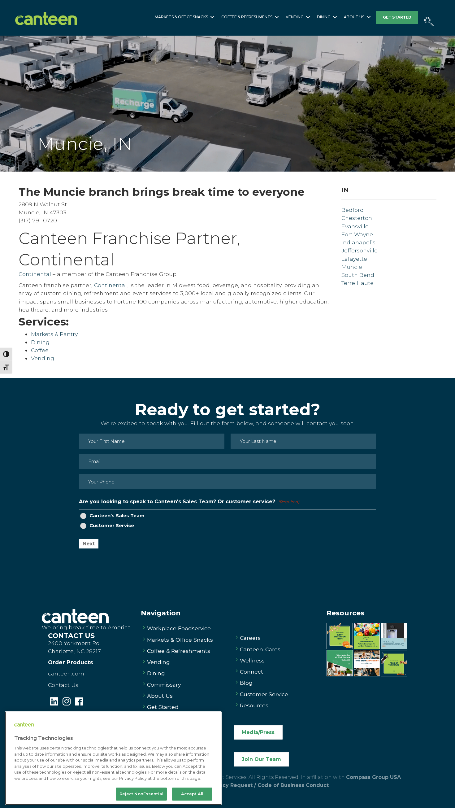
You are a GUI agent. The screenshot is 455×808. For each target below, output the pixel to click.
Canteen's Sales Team (117, 515)
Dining (324, 17)
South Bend (357, 275)
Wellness (252, 660)
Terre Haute (357, 283)
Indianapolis (358, 242)
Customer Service (111, 525)
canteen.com (66, 673)
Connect (251, 671)
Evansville (355, 226)
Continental (66, 259)
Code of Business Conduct (293, 785)
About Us (354, 17)
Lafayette (354, 259)
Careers (250, 638)
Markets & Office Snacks (181, 17)
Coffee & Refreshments (246, 17)
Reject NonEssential (141, 793)
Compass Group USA (373, 777)
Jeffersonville (359, 250)
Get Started (163, 707)
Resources (254, 705)
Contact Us (63, 685)
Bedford (352, 210)
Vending (295, 17)
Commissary (164, 684)
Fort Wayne (357, 234)
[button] (212, 17)
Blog (246, 682)
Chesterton (356, 218)
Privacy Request (231, 785)
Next (89, 544)
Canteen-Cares (260, 649)
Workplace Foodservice (179, 628)
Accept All (192, 793)
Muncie (351, 267)
